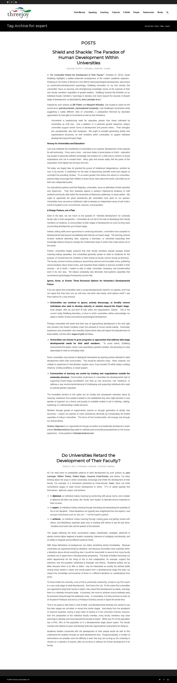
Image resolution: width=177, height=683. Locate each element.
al (98, 99)
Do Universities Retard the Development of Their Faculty (76, 74)
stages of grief (78, 333)
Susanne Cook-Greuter (97, 476)
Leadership (98, 68)
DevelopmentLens (62, 429)
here (112, 483)
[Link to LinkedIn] (16, 2)
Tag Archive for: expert (27, 26)
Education (89, 68)
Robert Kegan (79, 476)
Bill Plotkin (77, 104)
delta (108, 68)
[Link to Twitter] (8, 2)
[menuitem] (79, 12)
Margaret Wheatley (95, 104)
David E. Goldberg (107, 466)
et (96, 99)
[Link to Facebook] (12, 2)
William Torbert (64, 476)
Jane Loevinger (88, 99)
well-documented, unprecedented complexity (78, 108)
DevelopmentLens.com (84, 433)
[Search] (167, 12)
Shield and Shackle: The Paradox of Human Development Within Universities (88, 57)
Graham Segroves (55, 426)
